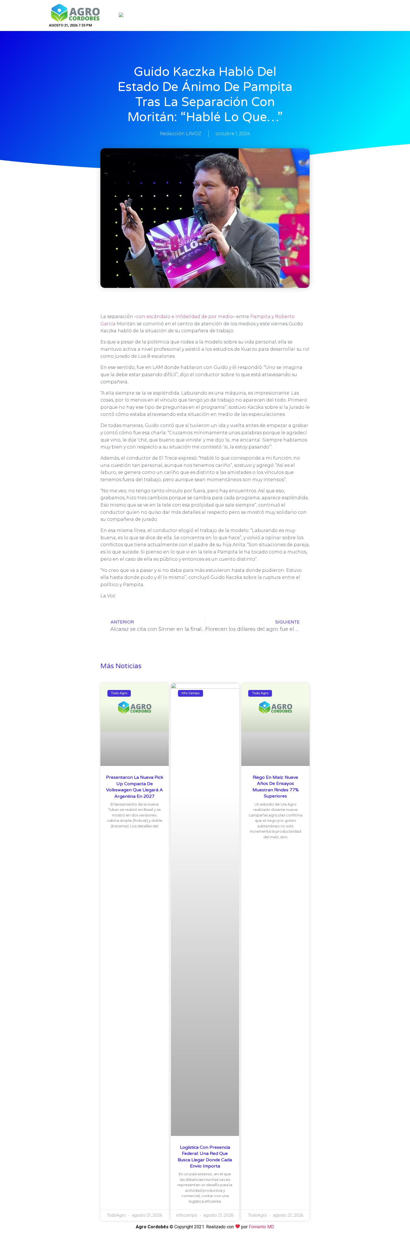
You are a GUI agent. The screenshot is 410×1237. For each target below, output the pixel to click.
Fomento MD (261, 1226)
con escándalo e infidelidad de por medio (184, 316)
